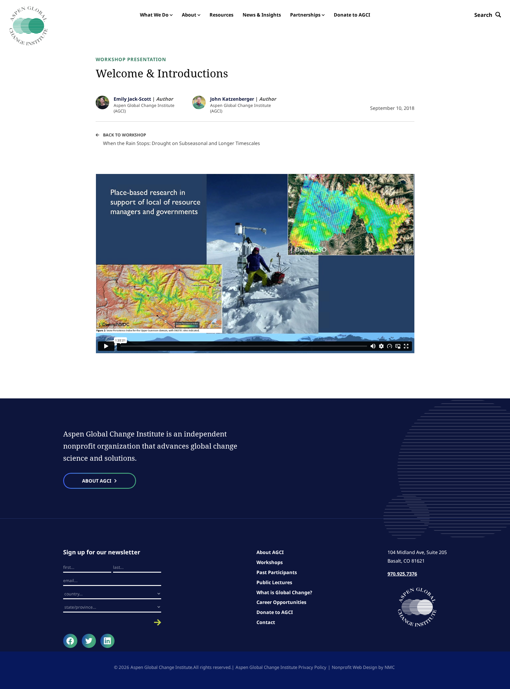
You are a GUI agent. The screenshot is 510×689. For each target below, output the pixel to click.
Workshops (269, 562)
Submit (112, 622)
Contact (265, 622)
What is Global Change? (284, 592)
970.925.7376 (402, 574)
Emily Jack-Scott (132, 99)
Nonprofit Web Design (354, 667)
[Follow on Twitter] (89, 641)
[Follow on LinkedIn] (107, 641)
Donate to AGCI (274, 612)
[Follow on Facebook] (70, 641)
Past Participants (276, 572)
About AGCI (270, 552)
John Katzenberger (232, 99)
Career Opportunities (281, 602)
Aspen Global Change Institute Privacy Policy (281, 667)
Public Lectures (274, 582)
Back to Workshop (124, 135)
